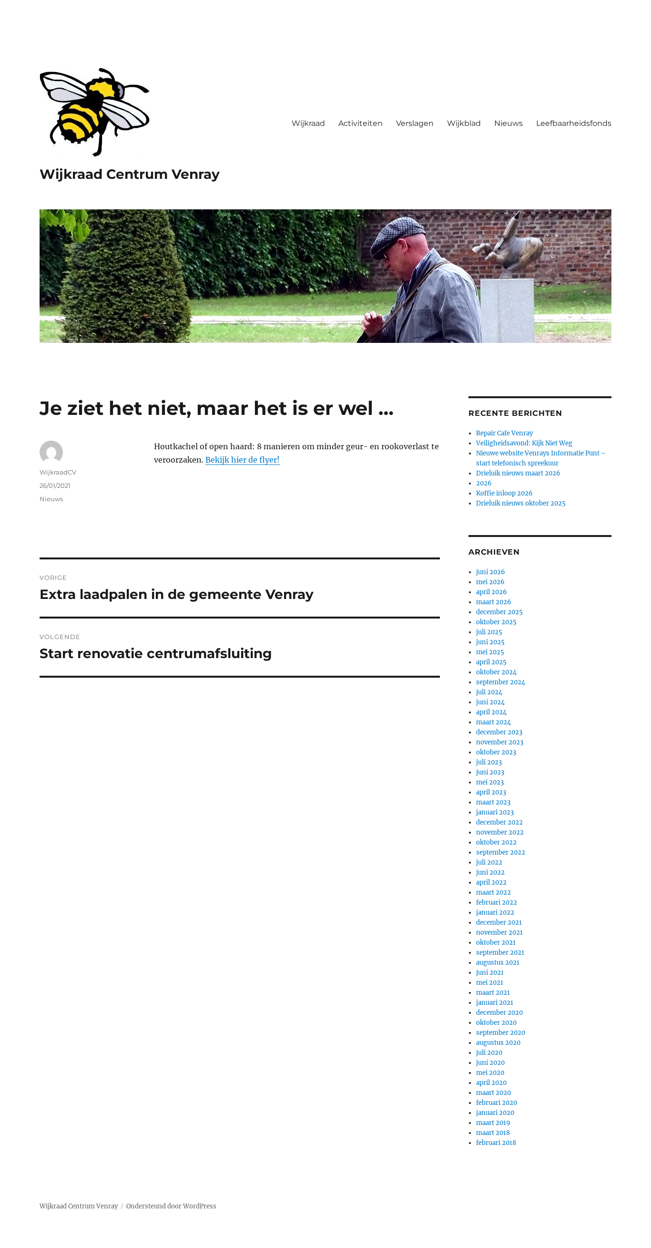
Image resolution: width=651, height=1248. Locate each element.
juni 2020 (490, 1063)
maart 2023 (493, 802)
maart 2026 (493, 602)
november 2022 (500, 832)
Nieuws (508, 123)
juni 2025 (490, 642)
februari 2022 (496, 902)
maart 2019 (493, 1123)
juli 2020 (489, 1053)
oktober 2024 (496, 672)
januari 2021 (494, 1003)
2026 (484, 483)
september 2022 (500, 852)
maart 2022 (493, 892)
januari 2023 (495, 812)
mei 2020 (490, 1073)
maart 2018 (493, 1133)
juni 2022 (490, 872)
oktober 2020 (496, 1023)
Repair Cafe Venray (504, 433)
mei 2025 (490, 652)
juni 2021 (490, 973)
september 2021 (500, 953)
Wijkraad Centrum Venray (130, 174)
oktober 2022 (496, 842)
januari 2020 (495, 1113)
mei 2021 (489, 983)
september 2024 (500, 682)
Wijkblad (464, 123)
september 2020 (500, 1033)
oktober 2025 (496, 622)
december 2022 (499, 822)
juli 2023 (489, 762)
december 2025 (499, 612)
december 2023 (499, 732)
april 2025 (491, 662)
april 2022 (491, 882)
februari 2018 (496, 1143)
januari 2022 (495, 912)
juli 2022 (489, 862)
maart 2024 (493, 722)
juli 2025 (489, 632)
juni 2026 (490, 572)
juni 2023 (490, 772)
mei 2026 (490, 582)
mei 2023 (490, 782)
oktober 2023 (496, 752)
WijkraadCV (58, 472)
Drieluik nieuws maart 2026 (518, 473)
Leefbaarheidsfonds (573, 123)
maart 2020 (493, 1093)
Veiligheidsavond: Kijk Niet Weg (524, 443)
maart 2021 (493, 993)
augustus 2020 (498, 1043)
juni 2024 (490, 702)
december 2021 (499, 922)
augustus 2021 (497, 963)
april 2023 (491, 792)
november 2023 (499, 742)
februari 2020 (496, 1103)
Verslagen (415, 123)
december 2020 (499, 1013)
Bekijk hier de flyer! (242, 459)
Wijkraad (308, 123)
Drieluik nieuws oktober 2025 (521, 503)
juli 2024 (489, 692)
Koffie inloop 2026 (504, 493)
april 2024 (491, 712)
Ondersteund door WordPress (171, 1206)
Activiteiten (360, 123)
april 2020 (491, 1083)
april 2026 (491, 592)
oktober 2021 (496, 943)
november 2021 (499, 932)
